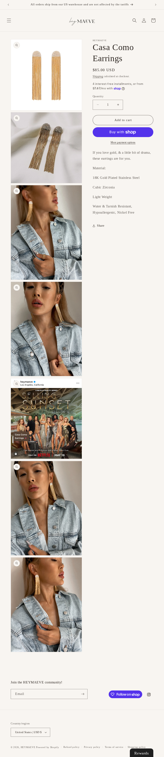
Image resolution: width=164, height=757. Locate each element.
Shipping (98, 76)
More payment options (123, 142)
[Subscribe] (82, 694)
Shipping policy (137, 747)
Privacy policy (92, 747)
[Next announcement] (155, 4)
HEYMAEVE (28, 747)
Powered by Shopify (47, 747)
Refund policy (71, 747)
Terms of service (114, 747)
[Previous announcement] (8, 4)
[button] (9, 20)
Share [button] (100, 225)
